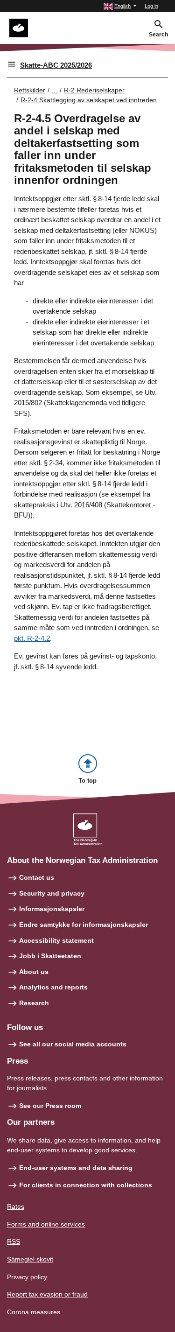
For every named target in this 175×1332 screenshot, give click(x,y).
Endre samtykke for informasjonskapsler (83, 924)
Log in (151, 6)
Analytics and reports (53, 987)
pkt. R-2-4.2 (32, 638)
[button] (120, 6)
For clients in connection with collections (85, 1185)
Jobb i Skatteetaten (50, 956)
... (54, 90)
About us (34, 971)
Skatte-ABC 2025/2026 (56, 65)
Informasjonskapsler (51, 908)
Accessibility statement (56, 940)
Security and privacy (51, 893)
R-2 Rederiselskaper (94, 90)
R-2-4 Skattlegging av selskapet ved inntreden (89, 100)
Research (34, 1003)
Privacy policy (27, 1277)
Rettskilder (29, 90)
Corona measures (33, 1312)
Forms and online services (46, 1224)
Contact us (36, 877)
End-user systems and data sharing (76, 1167)
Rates (15, 1206)
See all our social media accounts (72, 1044)
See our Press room (50, 1105)
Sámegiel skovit (30, 1259)
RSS (13, 1241)
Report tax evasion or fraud (47, 1294)
